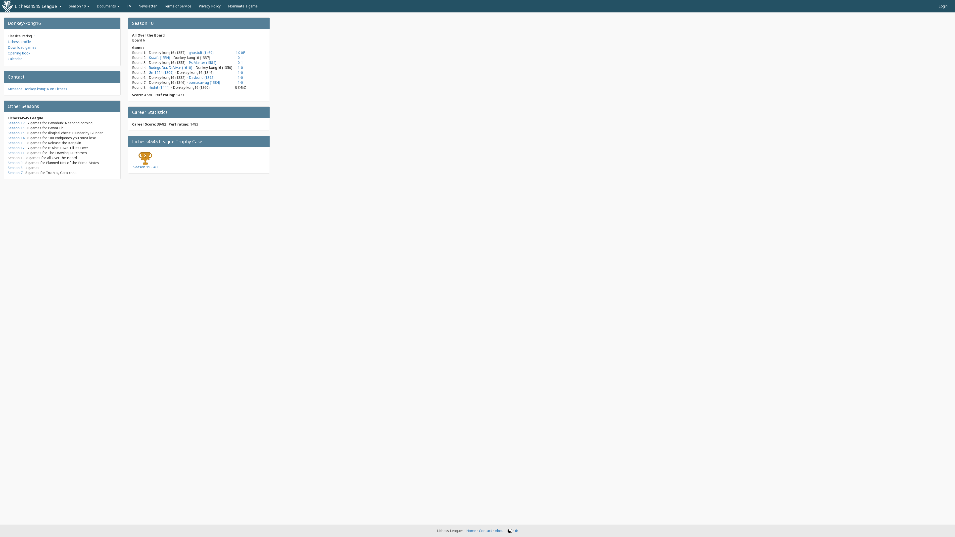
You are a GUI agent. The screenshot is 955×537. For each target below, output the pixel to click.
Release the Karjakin (64, 142)
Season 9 (15, 162)
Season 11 (16, 152)
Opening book (19, 53)
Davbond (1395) (202, 77)
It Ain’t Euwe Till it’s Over (68, 147)
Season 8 (15, 167)
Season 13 (16, 142)
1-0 (240, 67)
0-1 (240, 57)
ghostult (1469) (201, 52)
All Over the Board (62, 157)
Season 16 (16, 128)
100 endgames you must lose (72, 137)
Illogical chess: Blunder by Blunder (75, 133)
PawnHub (55, 128)
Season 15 (16, 133)
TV (129, 6)
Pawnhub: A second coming (70, 123)
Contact (485, 530)
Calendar (15, 58)
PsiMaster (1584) (202, 62)
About (500, 530)
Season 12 (16, 147)
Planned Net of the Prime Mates (72, 162)
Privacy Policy (210, 6)
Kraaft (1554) (160, 57)
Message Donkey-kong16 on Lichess (37, 89)
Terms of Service (177, 6)
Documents (107, 6)
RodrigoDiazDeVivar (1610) (171, 67)
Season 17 (16, 123)
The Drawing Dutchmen (67, 152)
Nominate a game (243, 6)
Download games (22, 47)
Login (943, 6)
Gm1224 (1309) (162, 72)
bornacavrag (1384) (204, 82)
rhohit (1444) (160, 87)
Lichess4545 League (36, 6)
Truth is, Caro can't (61, 172)
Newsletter (148, 6)
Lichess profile (19, 41)
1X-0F (240, 52)
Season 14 (16, 137)
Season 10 (78, 6)
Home (471, 530)
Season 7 (15, 172)
